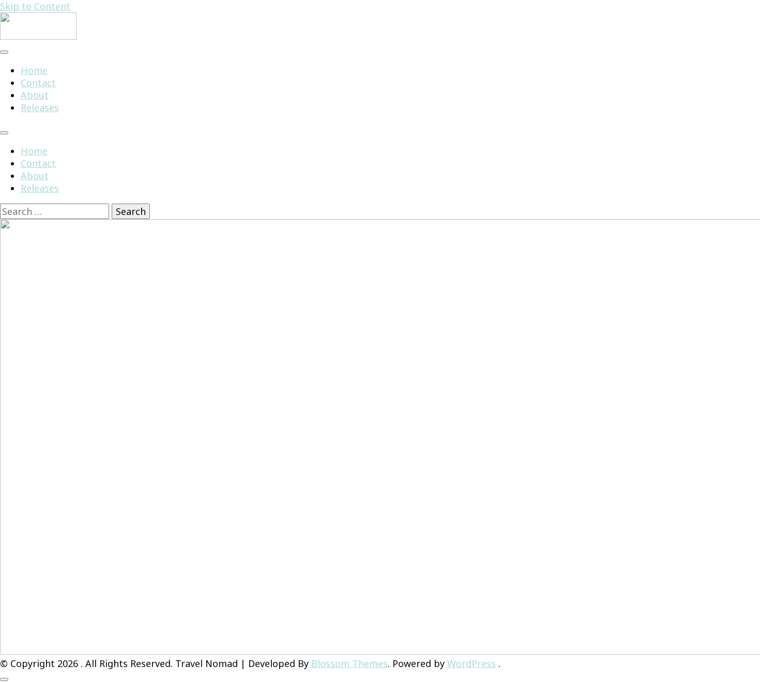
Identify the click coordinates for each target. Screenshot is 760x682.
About (35, 95)
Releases (40, 107)
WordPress (471, 663)
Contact (38, 82)
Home (34, 70)
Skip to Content (35, 6)
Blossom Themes (349, 663)
